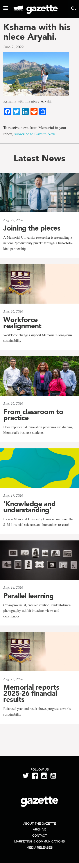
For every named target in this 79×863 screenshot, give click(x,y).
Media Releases (40, 847)
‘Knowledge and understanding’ (29, 507)
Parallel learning (28, 596)
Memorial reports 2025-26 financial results (31, 693)
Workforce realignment (22, 323)
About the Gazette (39, 823)
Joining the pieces (31, 228)
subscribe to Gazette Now (34, 133)
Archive (39, 829)
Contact (39, 835)
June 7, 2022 (13, 46)
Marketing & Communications (39, 841)
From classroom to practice (33, 415)
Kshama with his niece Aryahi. (36, 31)
